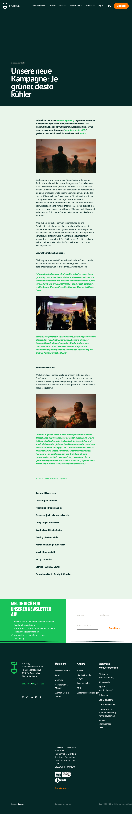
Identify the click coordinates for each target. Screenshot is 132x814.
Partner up (90, 6)
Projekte (52, 6)
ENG (24, 684)
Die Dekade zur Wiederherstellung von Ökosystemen (107, 712)
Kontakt (80, 670)
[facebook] (27, 697)
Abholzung (104, 695)
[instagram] (23, 697)
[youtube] (32, 697)
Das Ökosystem (106, 700)
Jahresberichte (83, 683)
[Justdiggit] (12, 6)
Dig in (100, 6)
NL (29, 684)
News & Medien (76, 6)
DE (33, 684)
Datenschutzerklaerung (63, 804)
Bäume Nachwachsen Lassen (105, 724)
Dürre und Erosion (107, 704)
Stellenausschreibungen (88, 693)
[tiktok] (40, 697)
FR (38, 684)
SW (42, 684)
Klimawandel (104, 682)
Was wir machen (38, 6)
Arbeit (58, 675)
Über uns (63, 6)
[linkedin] (36, 697)
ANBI (79, 688)
